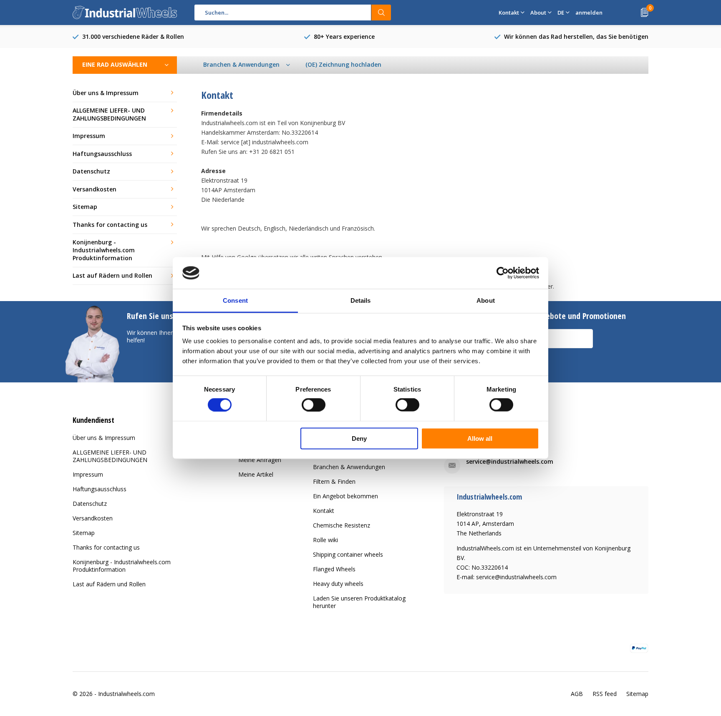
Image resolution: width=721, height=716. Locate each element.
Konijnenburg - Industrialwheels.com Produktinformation (104, 249)
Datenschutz (91, 171)
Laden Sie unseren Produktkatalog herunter (359, 602)
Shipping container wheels (348, 554)
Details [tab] (360, 300)
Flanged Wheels (334, 569)
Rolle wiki (325, 540)
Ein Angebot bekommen (345, 496)
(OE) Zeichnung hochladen (343, 64)
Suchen (381, 12)
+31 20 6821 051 (489, 438)
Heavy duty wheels (338, 584)
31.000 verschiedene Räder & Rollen (133, 36)
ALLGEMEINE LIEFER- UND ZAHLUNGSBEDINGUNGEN (109, 114)
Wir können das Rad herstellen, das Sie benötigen (576, 36)
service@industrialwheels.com (509, 461)
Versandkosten (94, 189)
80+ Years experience (344, 36)
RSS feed (604, 694)
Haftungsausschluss (102, 154)
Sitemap (85, 207)
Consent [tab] (235, 300)
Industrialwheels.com (126, 694)
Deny (359, 438)
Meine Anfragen (259, 460)
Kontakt (323, 511)
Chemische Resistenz (341, 525)
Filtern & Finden (334, 481)
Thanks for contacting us (110, 225)
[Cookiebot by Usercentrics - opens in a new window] (502, 272)
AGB (577, 694)
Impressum (89, 136)
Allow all (479, 438)
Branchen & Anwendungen (349, 467)
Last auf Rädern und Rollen (112, 275)
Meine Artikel (255, 474)
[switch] (313, 405)
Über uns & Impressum (106, 93)
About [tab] (485, 300)
